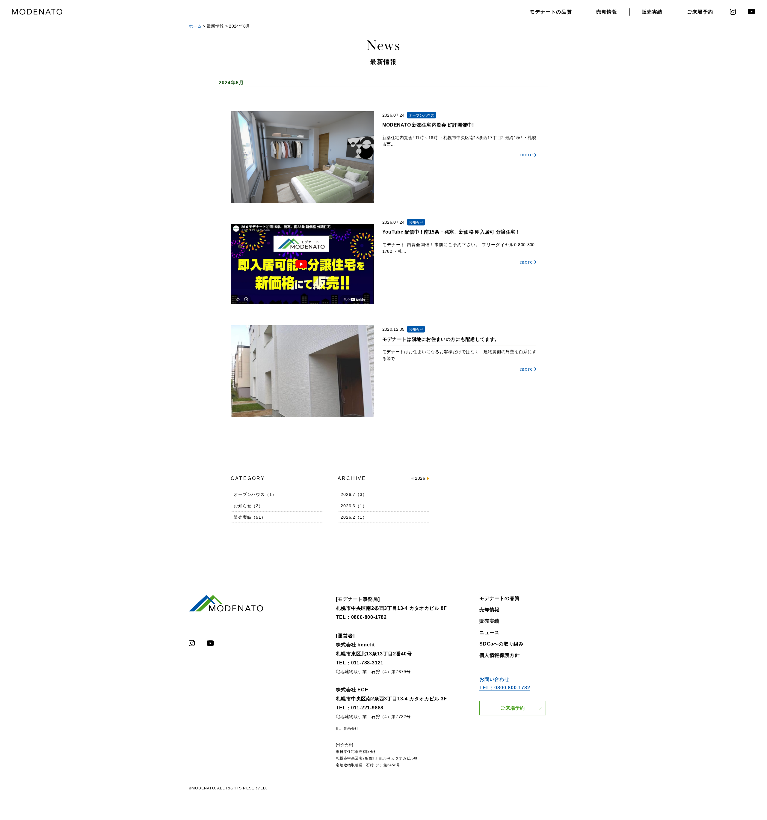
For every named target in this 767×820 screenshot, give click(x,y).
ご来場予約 (700, 11)
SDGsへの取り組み (501, 643)
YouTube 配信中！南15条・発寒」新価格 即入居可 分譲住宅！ (451, 231)
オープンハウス (421, 115)
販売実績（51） (250, 517)
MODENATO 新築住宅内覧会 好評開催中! (428, 124)
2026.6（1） (354, 505)
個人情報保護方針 (499, 655)
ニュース (489, 632)
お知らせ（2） (248, 505)
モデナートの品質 (551, 11)
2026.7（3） (354, 494)
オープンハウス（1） (255, 494)
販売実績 (652, 11)
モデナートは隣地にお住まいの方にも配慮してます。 (441, 339)
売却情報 (606, 11)
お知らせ (416, 222)
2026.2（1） (354, 517)
